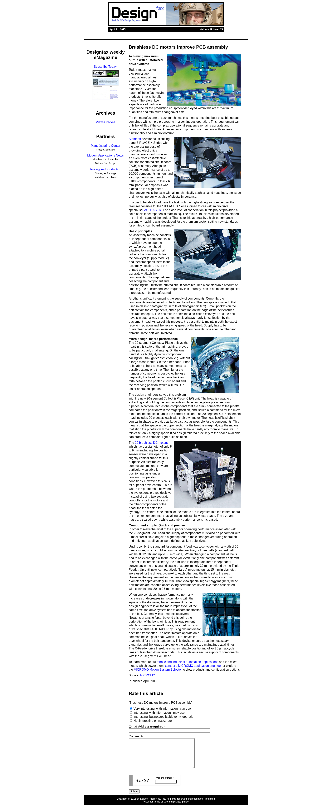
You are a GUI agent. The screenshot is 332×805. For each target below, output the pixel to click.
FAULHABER (151, 210)
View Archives (105, 122)
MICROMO (147, 675)
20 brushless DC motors (151, 442)
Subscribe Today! (105, 66)
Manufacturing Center (105, 145)
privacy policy (181, 801)
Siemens (135, 139)
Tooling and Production (105, 169)
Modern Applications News (105, 155)
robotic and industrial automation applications (187, 661)
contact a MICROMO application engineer (193, 665)
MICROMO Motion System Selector (158, 669)
